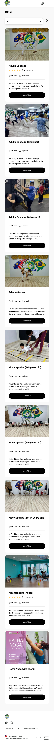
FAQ (18, 729)
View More (27, 95)
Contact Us (9, 729)
